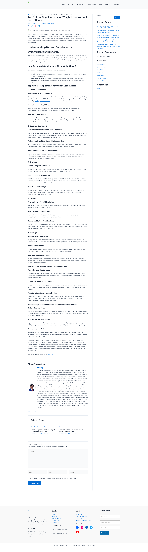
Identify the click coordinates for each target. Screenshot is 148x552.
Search (99, 15)
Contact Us (55, 522)
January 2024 (101, 81)
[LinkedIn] (86, 527)
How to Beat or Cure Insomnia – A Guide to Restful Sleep (71, 430)
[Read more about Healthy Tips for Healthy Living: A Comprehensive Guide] (40, 426)
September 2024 (102, 67)
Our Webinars (56, 520)
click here (50, 354)
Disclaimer (79, 518)
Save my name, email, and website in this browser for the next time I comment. (53, 478)
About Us (54, 516)
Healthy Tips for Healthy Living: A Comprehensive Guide (43, 430)
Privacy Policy (80, 514)
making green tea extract (42, 101)
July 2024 (100, 70)
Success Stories (56, 518)
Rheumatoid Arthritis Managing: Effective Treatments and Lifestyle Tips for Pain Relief (108, 46)
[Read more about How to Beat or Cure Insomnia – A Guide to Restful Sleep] (66, 426)
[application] (84, 4)
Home (53, 514)
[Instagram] (82, 527)
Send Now (104, 533)
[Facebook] (28, 26)
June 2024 (100, 72)
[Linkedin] (39, 26)
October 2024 (101, 64)
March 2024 (100, 75)
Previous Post (32, 412)
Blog (42, 433)
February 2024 (101, 78)
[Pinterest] (35, 26)
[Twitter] (32, 26)
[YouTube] (77, 532)
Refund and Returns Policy (83, 520)
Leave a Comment (33, 23)
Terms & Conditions (81, 516)
